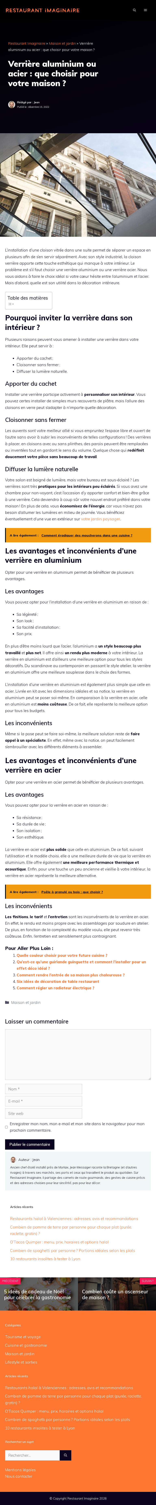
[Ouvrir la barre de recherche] (134, 10)
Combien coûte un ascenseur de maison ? (115, 1294)
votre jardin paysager (100, 518)
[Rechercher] (65, 1455)
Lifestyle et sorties (21, 1362)
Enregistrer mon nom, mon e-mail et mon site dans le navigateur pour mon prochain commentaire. (77, 1127)
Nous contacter (18, 1476)
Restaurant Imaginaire (26, 43)
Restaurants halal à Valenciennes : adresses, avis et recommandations (74, 1218)
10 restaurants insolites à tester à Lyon (45, 1258)
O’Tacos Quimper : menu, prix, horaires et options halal (59, 1242)
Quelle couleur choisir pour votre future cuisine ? (62, 955)
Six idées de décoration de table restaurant (58, 981)
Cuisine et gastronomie (26, 1345)
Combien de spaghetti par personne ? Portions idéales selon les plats (72, 1250)
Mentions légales (20, 1469)
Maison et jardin (62, 43)
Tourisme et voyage (23, 1336)
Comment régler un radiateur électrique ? (55, 987)
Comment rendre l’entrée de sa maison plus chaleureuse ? (71, 975)
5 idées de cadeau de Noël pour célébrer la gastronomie (37, 1294)
